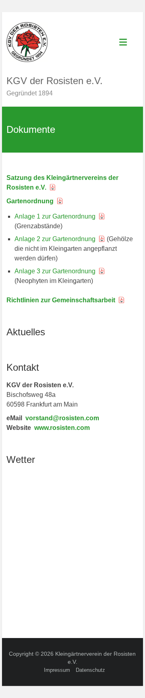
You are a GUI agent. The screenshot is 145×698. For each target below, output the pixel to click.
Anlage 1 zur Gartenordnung (54, 216)
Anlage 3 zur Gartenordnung (54, 271)
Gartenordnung (30, 201)
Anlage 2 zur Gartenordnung (54, 238)
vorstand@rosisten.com (62, 418)
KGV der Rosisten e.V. (54, 80)
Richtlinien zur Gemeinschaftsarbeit (60, 300)
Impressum (57, 670)
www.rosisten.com (62, 427)
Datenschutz (90, 670)
